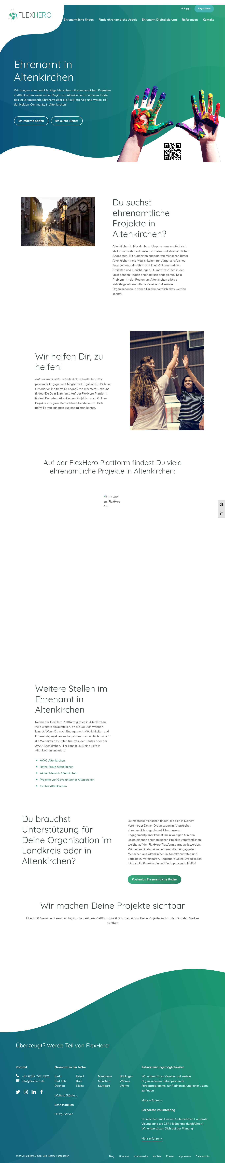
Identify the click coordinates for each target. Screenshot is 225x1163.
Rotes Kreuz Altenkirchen (56, 767)
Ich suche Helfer (66, 121)
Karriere (157, 1156)
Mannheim (105, 1076)
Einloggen (186, 8)
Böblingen (126, 1076)
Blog (111, 1156)
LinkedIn (33, 1092)
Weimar (125, 1081)
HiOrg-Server (64, 1114)
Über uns (124, 1156)
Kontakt (208, 20)
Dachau (60, 1086)
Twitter (18, 1092)
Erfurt (80, 1076)
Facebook (41, 1092)
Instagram (26, 1092)
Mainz (80, 1086)
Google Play (67, 484)
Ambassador (141, 1156)
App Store (158, 484)
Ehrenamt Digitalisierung (159, 20)
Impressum (185, 1156)
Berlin (58, 1076)
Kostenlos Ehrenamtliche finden (154, 879)
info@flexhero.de (33, 1080)
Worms (124, 1086)
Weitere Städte (65, 1095)
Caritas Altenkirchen (53, 786)
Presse (170, 1156)
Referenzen (190, 20)
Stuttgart (104, 1086)
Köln (79, 1081)
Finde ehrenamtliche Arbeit (118, 20)
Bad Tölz (60, 1081)
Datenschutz (202, 1156)
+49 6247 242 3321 (36, 1075)
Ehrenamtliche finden (79, 20)
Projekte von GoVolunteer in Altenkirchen (67, 780)
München (104, 1081)
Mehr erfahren (150, 1100)
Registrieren (204, 8)
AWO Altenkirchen (52, 761)
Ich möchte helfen (31, 121)
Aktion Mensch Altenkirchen (58, 773)
